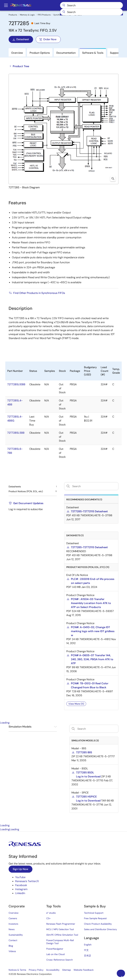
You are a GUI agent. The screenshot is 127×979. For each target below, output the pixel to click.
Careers (13, 918)
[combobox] (91, 12)
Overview (14, 912)
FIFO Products (44, 14)
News (12, 929)
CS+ (48, 918)
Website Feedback (84, 969)
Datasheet (22, 39)
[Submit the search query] (73, 729)
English (87, 944)
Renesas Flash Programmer (60, 923)
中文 (86, 950)
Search (91, 5)
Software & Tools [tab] (92, 53)
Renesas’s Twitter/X (27, 881)
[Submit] (63, 11)
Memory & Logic (27, 14)
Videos (12, 951)
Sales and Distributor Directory (100, 929)
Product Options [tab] (40, 53)
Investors (13, 923)
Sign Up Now (20, 869)
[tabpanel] (63, 774)
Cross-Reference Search (59, 959)
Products (13, 14)
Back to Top (123, 976)
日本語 (87, 955)
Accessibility (53, 969)
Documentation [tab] (66, 53)
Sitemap (66, 969)
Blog (11, 945)
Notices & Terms (17, 969)
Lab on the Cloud (55, 954)
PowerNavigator (54, 948)
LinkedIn (20, 893)
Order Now (50, 39)
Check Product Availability (98, 923)
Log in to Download (88, 776)
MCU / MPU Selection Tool (60, 929)
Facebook (21, 885)
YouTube (20, 877)
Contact (13, 940)
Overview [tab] (17, 53)
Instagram (21, 889)
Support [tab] (115, 53)
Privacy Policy (36, 969)
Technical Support (93, 912)
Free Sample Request (95, 918)
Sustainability (16, 934)
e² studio (51, 912)
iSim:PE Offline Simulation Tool (62, 934)
